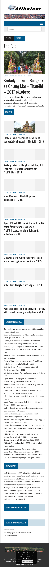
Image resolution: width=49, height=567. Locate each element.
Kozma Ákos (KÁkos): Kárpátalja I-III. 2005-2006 (24, 425)
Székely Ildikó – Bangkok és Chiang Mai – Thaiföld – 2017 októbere (23, 86)
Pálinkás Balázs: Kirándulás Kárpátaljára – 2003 (23, 454)
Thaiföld (21, 76)
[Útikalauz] (24, 7)
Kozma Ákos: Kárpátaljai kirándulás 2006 (20, 437)
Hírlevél (37, 561)
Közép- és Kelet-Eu (15, 559)
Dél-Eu (5, 559)
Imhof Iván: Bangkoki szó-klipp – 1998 (23, 285)
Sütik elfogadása (27, 561)
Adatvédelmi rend (23, 532)
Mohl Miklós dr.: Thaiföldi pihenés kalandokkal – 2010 (20, 198)
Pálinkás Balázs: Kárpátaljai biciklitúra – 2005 (22, 434)
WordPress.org (11, 535)
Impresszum (9, 529)
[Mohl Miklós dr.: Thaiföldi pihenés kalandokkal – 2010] (24, 189)
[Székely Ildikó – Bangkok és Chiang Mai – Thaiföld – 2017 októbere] (24, 72)
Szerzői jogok (9, 532)
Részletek (26, 559)
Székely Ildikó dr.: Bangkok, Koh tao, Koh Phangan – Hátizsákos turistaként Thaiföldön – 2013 (23, 168)
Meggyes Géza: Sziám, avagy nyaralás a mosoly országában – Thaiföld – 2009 (23, 259)
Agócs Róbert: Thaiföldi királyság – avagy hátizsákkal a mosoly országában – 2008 (24, 310)
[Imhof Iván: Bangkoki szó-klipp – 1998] (24, 278)
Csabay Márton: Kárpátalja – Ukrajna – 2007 (22, 457)
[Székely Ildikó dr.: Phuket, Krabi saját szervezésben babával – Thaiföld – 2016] (24, 131)
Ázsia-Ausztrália (11, 76)
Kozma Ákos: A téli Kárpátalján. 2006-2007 (21, 440)
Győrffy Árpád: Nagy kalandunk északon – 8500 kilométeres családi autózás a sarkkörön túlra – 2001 (23, 349)
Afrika (39, 559)
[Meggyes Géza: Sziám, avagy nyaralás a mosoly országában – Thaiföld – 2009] (24, 251)
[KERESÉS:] (24, 28)
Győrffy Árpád (21, 565)
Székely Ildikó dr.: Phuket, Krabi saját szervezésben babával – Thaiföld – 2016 (24, 139)
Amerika (8, 561)
